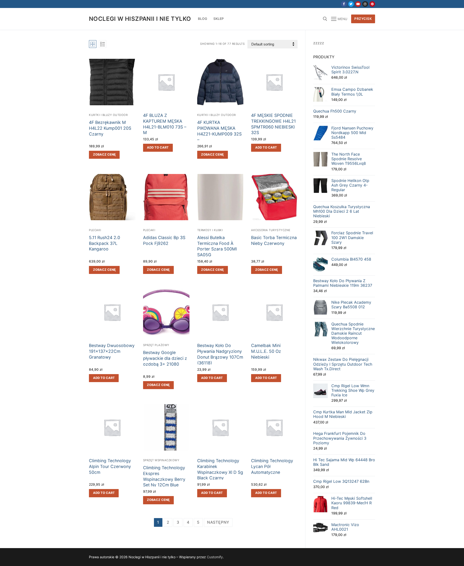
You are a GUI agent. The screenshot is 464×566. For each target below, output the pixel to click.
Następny (218, 522)
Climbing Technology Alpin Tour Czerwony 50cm (110, 466)
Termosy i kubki (210, 230)
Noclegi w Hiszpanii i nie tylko (140, 18)
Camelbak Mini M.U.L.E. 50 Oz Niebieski (266, 351)
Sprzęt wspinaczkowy (161, 460)
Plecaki (95, 230)
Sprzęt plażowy (156, 345)
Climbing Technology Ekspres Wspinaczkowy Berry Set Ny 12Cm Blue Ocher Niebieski (164, 479)
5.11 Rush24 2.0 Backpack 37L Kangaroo (104, 243)
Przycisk (363, 19)
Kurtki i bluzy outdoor (108, 115)
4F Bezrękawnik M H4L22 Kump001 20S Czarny (110, 128)
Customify (215, 557)
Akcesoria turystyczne (270, 230)
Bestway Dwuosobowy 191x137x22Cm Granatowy (112, 351)
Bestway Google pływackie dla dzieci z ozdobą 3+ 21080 (165, 358)
